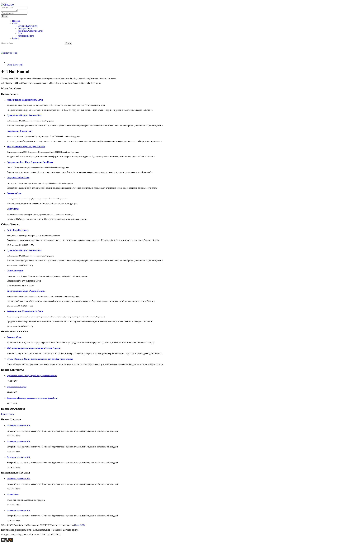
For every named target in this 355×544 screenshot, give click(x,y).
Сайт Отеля (13, 209)
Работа (15, 38)
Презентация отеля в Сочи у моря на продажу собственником (32, 376)
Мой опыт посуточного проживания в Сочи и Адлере (33, 348)
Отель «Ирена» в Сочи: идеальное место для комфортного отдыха (40, 359)
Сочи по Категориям (27, 26)
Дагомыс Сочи (14, 337)
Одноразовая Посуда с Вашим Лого (24, 115)
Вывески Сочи (14, 193)
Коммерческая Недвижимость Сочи (25, 100)
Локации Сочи (25, 28)
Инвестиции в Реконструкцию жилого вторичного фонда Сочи (32, 398)
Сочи (14, 23)
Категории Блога (26, 36)
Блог (20, 33)
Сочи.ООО (79, 525)
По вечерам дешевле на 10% (18, 425)
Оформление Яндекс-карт (20, 131)
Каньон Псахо (7, 414)
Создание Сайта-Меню (18, 177)
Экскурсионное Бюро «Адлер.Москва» (26, 146)
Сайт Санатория (15, 271)
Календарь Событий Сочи (30, 31)
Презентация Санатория (16, 387)
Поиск (4, 16)
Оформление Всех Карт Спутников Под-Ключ (30, 162)
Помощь (16, 21)
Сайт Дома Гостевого (17, 230)
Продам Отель (13, 494)
